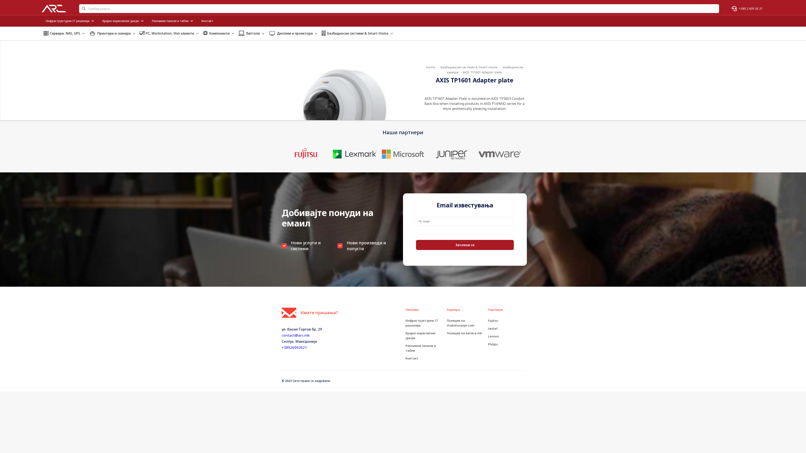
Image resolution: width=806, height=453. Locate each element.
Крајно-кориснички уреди (420, 335)
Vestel (492, 328)
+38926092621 (294, 347)
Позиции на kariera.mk (464, 333)
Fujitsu (493, 320)
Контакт (412, 358)
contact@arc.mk (296, 335)
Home (430, 67)
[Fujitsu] (306, 154)
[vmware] (500, 154)
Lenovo (493, 336)
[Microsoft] (403, 154)
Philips (493, 344)
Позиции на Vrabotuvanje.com (460, 322)
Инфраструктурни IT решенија (422, 322)
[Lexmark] (354, 154)
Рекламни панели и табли (421, 348)
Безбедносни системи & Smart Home (469, 67)
